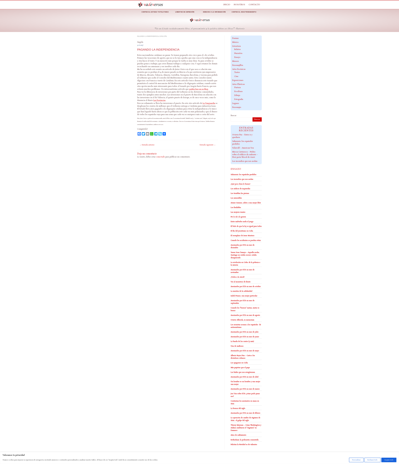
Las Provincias (159, 100)
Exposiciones (237, 80)
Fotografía (238, 99)
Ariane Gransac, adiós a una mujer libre (246, 203)
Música (235, 42)
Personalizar (356, 460)
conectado (160, 157)
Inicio (226, 4)
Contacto (254, 4)
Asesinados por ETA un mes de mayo (245, 351)
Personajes (236, 107)
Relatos (237, 49)
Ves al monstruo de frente (241, 282)
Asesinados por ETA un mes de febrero (245, 413)
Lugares (235, 103)
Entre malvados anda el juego (242, 222)
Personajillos (237, 65)
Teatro (237, 72)
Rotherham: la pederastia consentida (245, 440)
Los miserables (236, 198)
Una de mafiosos (237, 346)
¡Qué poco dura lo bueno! (240, 184)
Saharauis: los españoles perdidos (243, 174)
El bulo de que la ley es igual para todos (246, 226)
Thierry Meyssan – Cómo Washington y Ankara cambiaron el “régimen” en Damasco (246, 428)
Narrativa (238, 53)
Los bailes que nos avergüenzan (243, 372)
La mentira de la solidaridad (241, 291)
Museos (235, 61)
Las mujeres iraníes (238, 212)
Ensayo (237, 57)
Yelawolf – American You (243, 148)
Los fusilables (236, 207)
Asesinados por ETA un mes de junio (245, 337)
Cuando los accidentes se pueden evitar (246, 240)
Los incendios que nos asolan (244, 161)
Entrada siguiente (208, 145)
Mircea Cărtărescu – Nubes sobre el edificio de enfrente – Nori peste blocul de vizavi (245, 154)
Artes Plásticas (238, 84)
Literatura (236, 46)
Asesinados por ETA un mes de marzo (245, 389)
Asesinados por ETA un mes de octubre (246, 286)
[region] (199, 458)
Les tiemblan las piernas (240, 193)
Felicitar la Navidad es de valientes (244, 444)
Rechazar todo (372, 460)
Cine (236, 76)
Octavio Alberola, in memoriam (242, 320)
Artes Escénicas (239, 69)
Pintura (237, 87)
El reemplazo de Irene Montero (242, 236)
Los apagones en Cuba (239, 363)
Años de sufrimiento (238, 435)
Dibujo (237, 95)
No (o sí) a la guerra (238, 217)
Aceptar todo (388, 460)
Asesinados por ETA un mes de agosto (245, 315)
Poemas (235, 38)
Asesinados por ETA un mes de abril (244, 377)
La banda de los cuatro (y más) (242, 341)
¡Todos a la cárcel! (237, 277)
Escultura (238, 91)
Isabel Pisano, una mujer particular (244, 296)
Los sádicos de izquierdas (240, 189)
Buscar (233, 115)
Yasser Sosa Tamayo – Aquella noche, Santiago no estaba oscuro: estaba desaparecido (245, 255)
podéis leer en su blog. (198, 89)
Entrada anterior (147, 145)
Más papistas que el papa (240, 368)
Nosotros (239, 4)
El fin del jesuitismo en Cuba (242, 231)
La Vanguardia (209, 103)
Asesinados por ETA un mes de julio (245, 332)
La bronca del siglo (238, 408)
